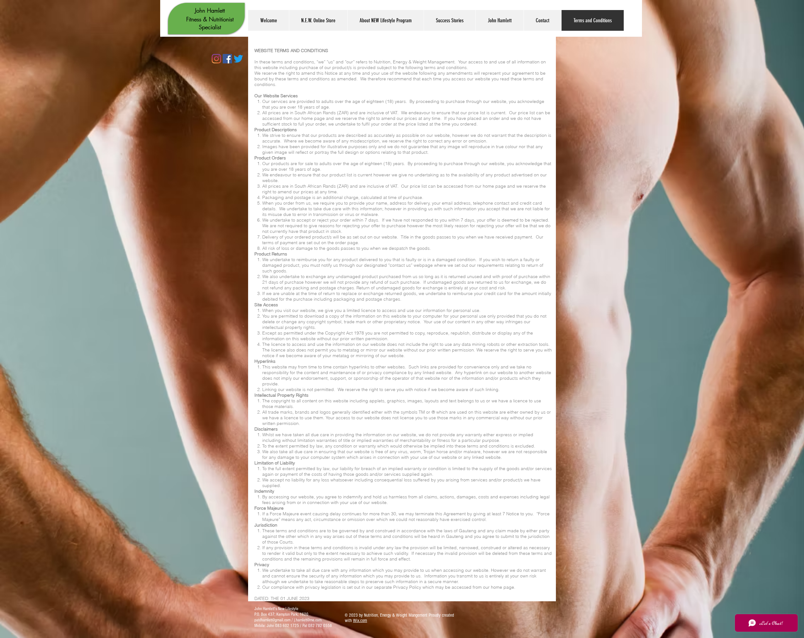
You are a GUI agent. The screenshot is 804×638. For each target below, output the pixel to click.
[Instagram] (216, 58)
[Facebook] (227, 58)
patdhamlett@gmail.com (272, 620)
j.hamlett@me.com (308, 620)
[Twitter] (238, 58)
